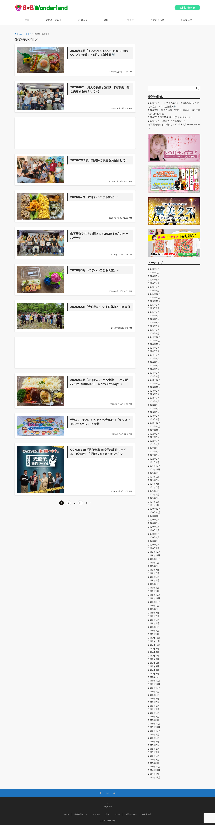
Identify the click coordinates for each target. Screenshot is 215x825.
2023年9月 (154, 390)
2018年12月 (154, 594)
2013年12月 (154, 777)
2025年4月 (154, 322)
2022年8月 (154, 437)
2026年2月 (154, 286)
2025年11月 (154, 297)
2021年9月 (153, 476)
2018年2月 (153, 630)
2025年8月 (154, 308)
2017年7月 (153, 655)
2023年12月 (154, 380)
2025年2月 (154, 329)
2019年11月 (154, 555)
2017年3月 (153, 670)
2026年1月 (153, 290)
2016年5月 (153, 705)
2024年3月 (154, 369)
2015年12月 (154, 723)
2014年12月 (154, 766)
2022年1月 (153, 462)
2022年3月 (154, 455)
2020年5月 (154, 534)
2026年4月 (154, 283)
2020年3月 (154, 541)
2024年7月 (153, 354)
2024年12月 (154, 337)
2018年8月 (153, 609)
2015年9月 (153, 734)
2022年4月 (154, 451)
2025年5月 (154, 319)
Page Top (108, 806)
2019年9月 (153, 562)
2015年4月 (153, 752)
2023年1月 (153, 419)
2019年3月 (153, 584)
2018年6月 (153, 616)
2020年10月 (154, 516)
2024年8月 (154, 351)
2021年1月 (153, 505)
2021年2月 (153, 501)
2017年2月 (153, 673)
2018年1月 (153, 634)
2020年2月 (154, 544)
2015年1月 (153, 763)
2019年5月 (153, 577)
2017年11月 (154, 641)
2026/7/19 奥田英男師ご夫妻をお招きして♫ (170, 117)
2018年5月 (153, 620)
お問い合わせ (187, 7)
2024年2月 (154, 372)
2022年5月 (154, 448)
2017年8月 (153, 652)
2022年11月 (154, 426)
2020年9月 (154, 519)
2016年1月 (153, 720)
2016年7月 (153, 698)
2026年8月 (154, 269)
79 (80, 503)
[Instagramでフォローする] (107, 793)
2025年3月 (154, 326)
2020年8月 (154, 523)
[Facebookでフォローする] (101, 793)
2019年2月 (153, 587)
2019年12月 (154, 551)
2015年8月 (153, 738)
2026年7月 (153, 272)
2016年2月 (153, 716)
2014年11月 (154, 770)
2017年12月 (154, 637)
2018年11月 (154, 598)
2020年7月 (153, 526)
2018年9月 (153, 605)
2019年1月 (153, 591)
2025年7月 (153, 312)
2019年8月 (153, 566)
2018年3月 (153, 627)
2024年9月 (154, 347)
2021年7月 (153, 483)
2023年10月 (154, 387)
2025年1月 (153, 333)
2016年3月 (153, 713)
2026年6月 (154, 276)
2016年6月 (153, 702)
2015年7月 (153, 741)
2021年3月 (153, 498)
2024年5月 (154, 362)
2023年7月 (153, 397)
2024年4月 (154, 365)
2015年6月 (153, 745)
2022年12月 (154, 422)
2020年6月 (154, 530)
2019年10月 (154, 559)
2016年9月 (153, 691)
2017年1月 (153, 677)
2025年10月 (154, 301)
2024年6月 (154, 358)
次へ (87, 503)
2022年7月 (153, 440)
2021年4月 (153, 494)
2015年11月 (154, 727)
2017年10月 (154, 645)
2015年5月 (153, 748)
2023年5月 (154, 405)
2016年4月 (153, 709)
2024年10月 (154, 344)
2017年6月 (153, 659)
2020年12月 (154, 508)
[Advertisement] (75, 133)
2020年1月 (153, 548)
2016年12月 (154, 680)
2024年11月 (154, 340)
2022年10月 (154, 430)
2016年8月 (153, 695)
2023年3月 (154, 412)
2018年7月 (153, 612)
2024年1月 (153, 376)
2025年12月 (154, 294)
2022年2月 (154, 458)
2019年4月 (153, 580)
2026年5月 (154, 279)
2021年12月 (154, 465)
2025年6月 (154, 315)
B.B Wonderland (107, 821)
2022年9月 (154, 433)
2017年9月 (153, 648)
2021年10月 (154, 473)
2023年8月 (154, 394)
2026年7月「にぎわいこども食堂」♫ (166, 120)
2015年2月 (153, 759)
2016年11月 (154, 684)
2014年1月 (153, 773)
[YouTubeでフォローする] (114, 793)
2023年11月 (154, 383)
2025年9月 (154, 304)
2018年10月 (154, 602)
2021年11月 (154, 469)
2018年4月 (153, 623)
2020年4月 (154, 537)
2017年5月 (153, 662)
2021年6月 (153, 487)
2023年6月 (154, 401)
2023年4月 (154, 408)
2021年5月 (153, 491)
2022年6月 (154, 444)
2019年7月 (153, 569)
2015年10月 (154, 730)
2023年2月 (154, 415)
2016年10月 (154, 688)
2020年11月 (154, 512)
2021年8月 (153, 480)
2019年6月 (153, 573)
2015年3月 (153, 755)
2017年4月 (153, 666)
